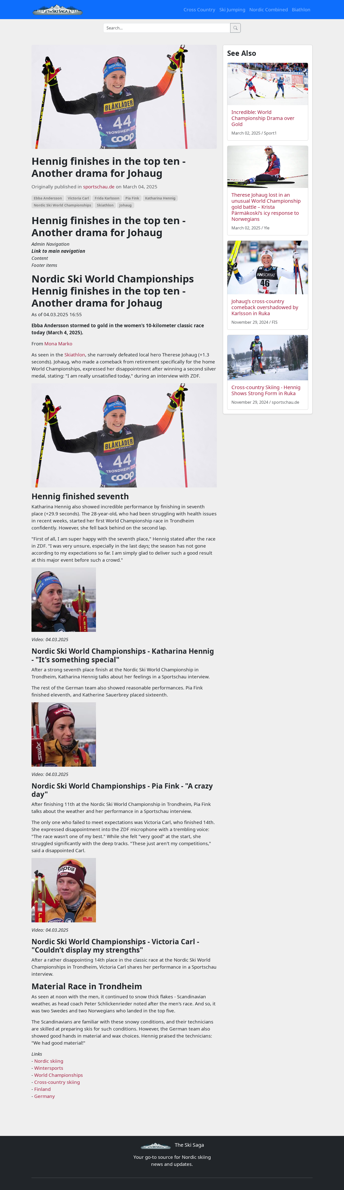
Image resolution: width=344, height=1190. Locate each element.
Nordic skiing (48, 1061)
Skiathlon (105, 205)
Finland (42, 1089)
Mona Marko (58, 343)
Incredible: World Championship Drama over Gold (262, 118)
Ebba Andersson (48, 198)
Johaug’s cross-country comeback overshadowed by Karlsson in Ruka (264, 307)
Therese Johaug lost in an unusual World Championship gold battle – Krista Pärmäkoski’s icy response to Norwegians (266, 206)
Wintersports (48, 1068)
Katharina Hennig (160, 198)
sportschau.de (99, 186)
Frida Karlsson (107, 198)
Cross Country (199, 9)
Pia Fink (132, 198)
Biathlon (301, 9)
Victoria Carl (78, 198)
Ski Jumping (232, 9)
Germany (44, 1096)
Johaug (125, 205)
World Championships (58, 1075)
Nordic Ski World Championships (62, 205)
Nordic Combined (268, 9)
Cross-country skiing (57, 1082)
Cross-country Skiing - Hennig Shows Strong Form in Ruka (265, 390)
